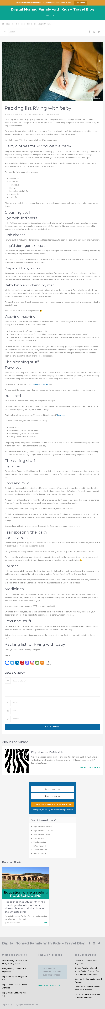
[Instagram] (32, 661)
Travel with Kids (40, 849)
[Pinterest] (22, 661)
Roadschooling (18, 24)
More (45, 923)
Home (7, 24)
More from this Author (90, 767)
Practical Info (39, 838)
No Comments (55, 114)
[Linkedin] (17, 661)
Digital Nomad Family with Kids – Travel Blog (52, 9)
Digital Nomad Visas (42, 834)
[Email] (37, 661)
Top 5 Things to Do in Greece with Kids (14, 986)
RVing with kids (40, 846)
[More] (42, 661)
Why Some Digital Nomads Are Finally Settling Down (14, 962)
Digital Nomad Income (43, 826)
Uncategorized (40, 853)
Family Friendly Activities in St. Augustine (14, 970)
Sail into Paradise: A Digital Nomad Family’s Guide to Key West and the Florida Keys (87, 971)
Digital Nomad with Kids (16, 114)
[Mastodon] (27, 661)
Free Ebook (80, 3)
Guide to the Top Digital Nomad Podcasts (88, 981)
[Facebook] (7, 661)
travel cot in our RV (40, 384)
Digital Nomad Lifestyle (43, 830)
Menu (48, 15)
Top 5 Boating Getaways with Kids (14, 978)
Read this (61, 415)
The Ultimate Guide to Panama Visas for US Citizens (87, 988)
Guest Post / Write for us (49, 985)
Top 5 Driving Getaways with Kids (14, 994)
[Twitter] (12, 661)
